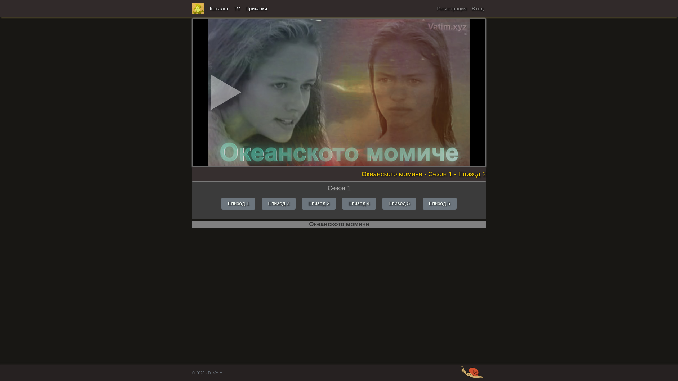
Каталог (219, 8)
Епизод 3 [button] (319, 203)
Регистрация (451, 8)
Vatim (198, 8)
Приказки (256, 8)
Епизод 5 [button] (399, 203)
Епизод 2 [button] (278, 203)
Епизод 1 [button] (238, 203)
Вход (478, 8)
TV (237, 8)
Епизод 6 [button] (439, 203)
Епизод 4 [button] (359, 203)
